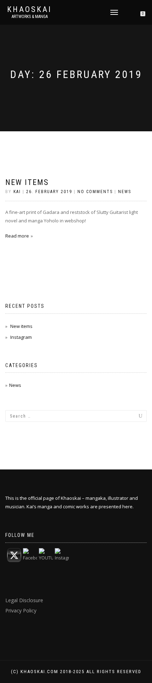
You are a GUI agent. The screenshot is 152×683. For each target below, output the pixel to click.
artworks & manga (30, 16)
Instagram (21, 337)
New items (27, 182)
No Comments (95, 191)
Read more (17, 236)
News (124, 191)
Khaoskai (29, 9)
